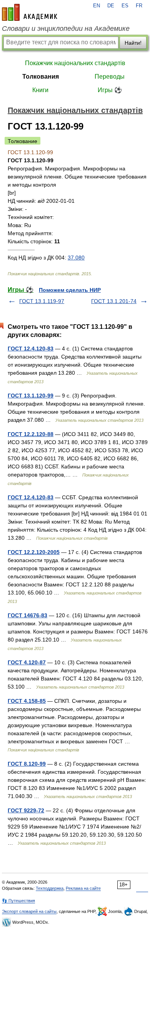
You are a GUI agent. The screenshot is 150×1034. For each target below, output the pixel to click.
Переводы (110, 76)
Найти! (133, 43)
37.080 (76, 257)
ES (125, 5)
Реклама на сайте (83, 888)
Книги (40, 90)
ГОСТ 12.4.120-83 (30, 348)
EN (96, 5)
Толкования (40, 76)
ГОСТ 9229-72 (26, 810)
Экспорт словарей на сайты (29, 911)
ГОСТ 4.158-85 (27, 701)
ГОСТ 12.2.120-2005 (34, 552)
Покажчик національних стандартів (75, 63)
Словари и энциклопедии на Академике (66, 28)
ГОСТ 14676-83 (27, 615)
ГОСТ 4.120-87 (27, 662)
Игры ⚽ (110, 90)
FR (139, 5)
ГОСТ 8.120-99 (27, 764)
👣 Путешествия (18, 900)
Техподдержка (49, 888)
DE (110, 5)
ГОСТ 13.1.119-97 (41, 301)
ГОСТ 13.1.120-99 (30, 395)
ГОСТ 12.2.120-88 (30, 434)
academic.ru (29, 12)
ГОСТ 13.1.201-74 (114, 301)
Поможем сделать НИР (70, 290)
